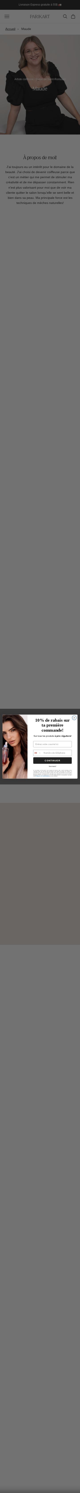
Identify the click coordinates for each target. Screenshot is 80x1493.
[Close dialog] (74, 717)
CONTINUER (52, 760)
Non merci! (52, 766)
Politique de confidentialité (42, 776)
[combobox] (37, 753)
